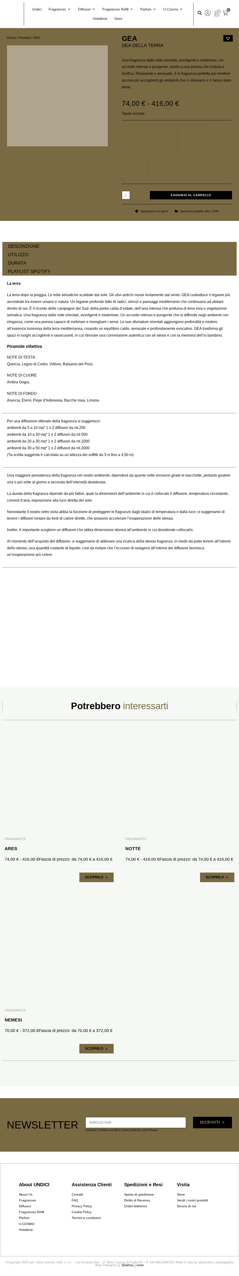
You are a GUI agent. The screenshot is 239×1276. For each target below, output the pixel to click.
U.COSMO (27, 1224)
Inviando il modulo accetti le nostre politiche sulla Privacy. (121, 1130)
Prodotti (24, 38)
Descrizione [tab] (23, 246)
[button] (200, 13)
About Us (25, 1194)
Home (11, 38)
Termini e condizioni (86, 1218)
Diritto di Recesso (137, 1200)
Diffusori (84, 9)
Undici (37, 9)
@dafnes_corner (133, 1265)
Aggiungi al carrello (191, 195)
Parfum (145, 9)
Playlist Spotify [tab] (29, 271)
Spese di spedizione (139, 1194)
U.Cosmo (170, 9)
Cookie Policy (81, 1212)
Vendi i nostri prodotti (192, 1200)
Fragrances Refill (115, 9)
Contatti (77, 1194)
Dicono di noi (186, 1206)
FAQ (75, 1200)
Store (118, 19)
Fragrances (57, 9)
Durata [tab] (17, 263)
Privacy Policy (82, 1206)
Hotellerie (100, 19)
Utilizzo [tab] (18, 254)
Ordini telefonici (135, 1206)
